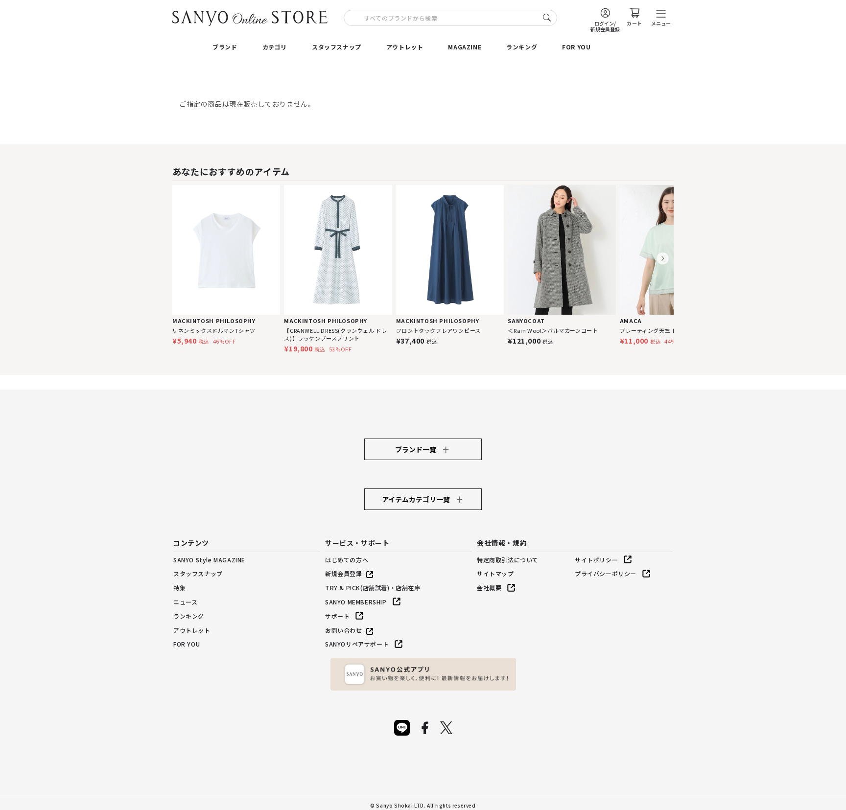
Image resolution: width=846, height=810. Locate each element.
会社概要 (489, 587)
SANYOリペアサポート (357, 644)
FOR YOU (576, 47)
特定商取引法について (508, 559)
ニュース (185, 602)
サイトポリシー (596, 559)
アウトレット (404, 47)
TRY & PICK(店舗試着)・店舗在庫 (373, 587)
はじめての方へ (346, 559)
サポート (337, 616)
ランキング (521, 47)
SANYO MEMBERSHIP (356, 602)
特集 (179, 587)
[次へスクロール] (663, 259)
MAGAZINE (464, 47)
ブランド (224, 47)
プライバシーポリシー (605, 573)
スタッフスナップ (336, 47)
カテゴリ (274, 47)
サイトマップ (495, 573)
